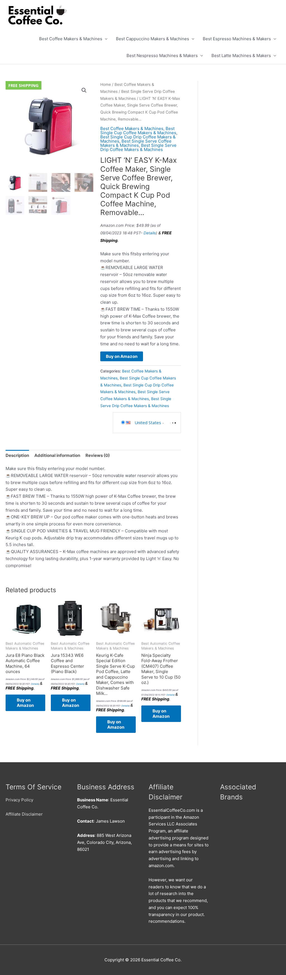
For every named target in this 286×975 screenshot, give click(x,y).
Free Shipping (23, 85)
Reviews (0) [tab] (97, 455)
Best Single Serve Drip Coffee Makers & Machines (138, 147)
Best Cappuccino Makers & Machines (152, 38)
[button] (84, 90)
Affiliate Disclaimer (24, 814)
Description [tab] (17, 455)
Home (105, 84)
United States (148, 422)
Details (150, 233)
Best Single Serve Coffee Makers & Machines (135, 143)
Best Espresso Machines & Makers (237, 38)
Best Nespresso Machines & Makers (162, 55)
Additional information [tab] (57, 455)
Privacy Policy (19, 799)
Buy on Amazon (121, 356)
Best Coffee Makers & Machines (70, 38)
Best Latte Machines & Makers (241, 55)
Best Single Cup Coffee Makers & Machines (138, 130)
